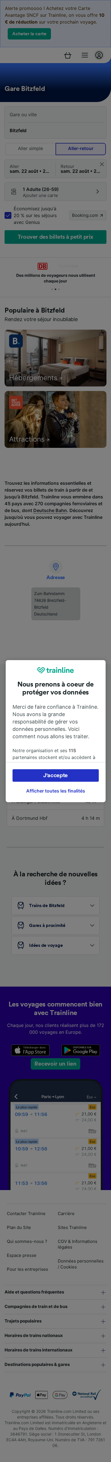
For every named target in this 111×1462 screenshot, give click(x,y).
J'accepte (55, 775)
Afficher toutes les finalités (55, 791)
